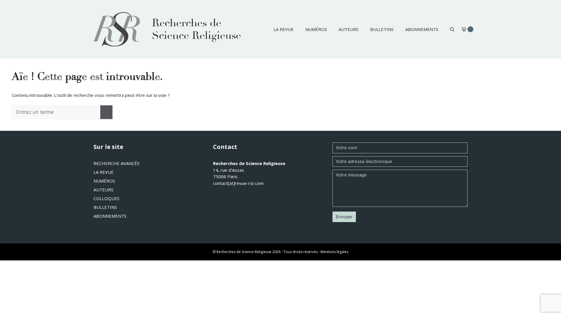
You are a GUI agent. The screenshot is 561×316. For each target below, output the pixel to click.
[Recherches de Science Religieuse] (117, 29)
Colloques (107, 198)
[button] (452, 29)
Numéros (316, 29)
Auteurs (349, 29)
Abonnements (421, 29)
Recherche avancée (117, 163)
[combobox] (55, 112)
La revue (283, 29)
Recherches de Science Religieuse (196, 29)
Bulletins (382, 29)
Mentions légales (334, 251)
